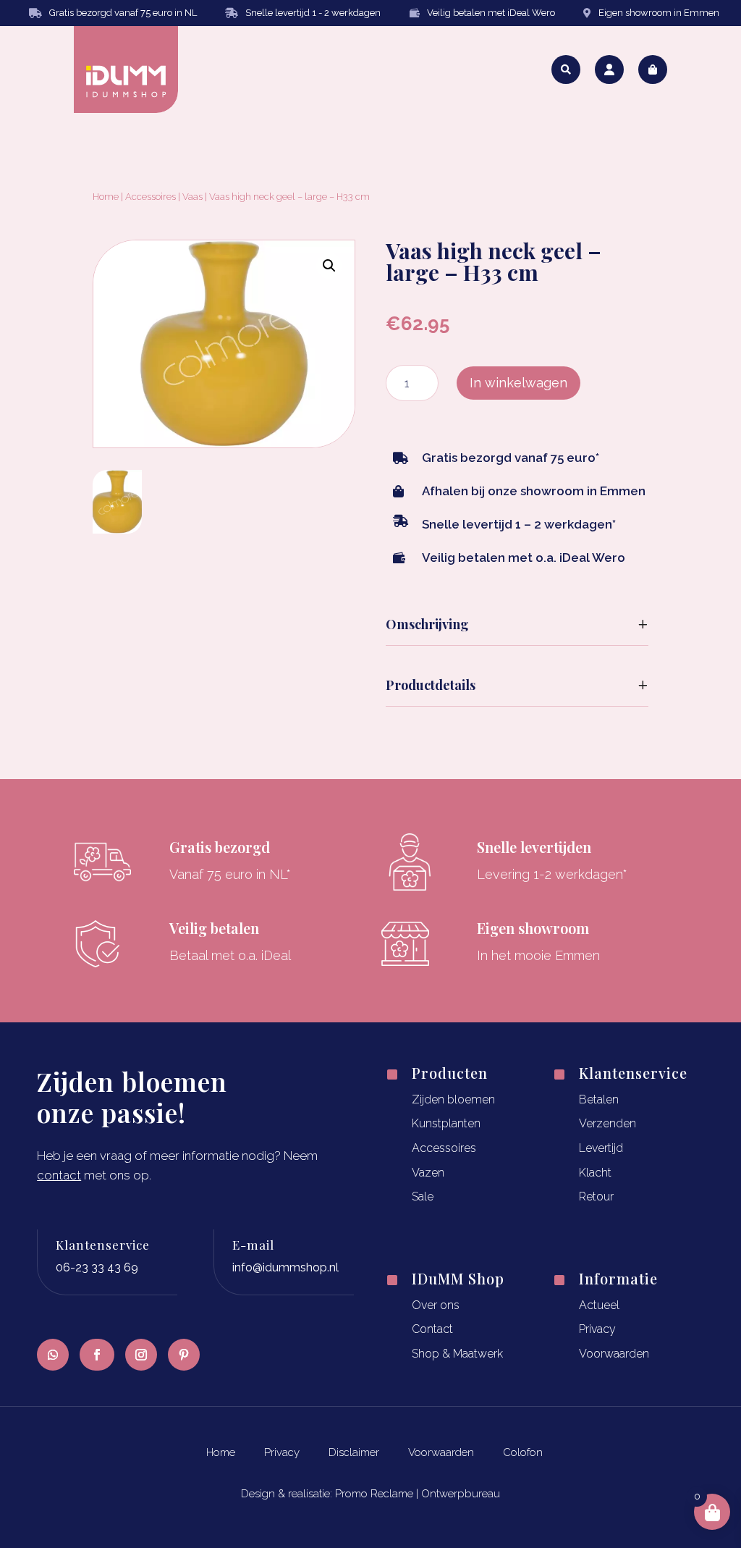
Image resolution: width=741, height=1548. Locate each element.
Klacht (595, 1172)
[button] (329, 266)
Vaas (192, 196)
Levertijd (601, 1148)
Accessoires (150, 196)
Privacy (597, 1329)
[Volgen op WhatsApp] (53, 1355)
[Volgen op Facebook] (97, 1355)
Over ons (436, 1305)
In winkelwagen (518, 382)
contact (59, 1175)
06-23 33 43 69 (97, 1267)
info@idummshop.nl (285, 1267)
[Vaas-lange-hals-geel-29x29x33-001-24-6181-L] (117, 529)
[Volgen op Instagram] (141, 1355)
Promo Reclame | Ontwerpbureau (417, 1493)
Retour (596, 1196)
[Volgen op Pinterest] (184, 1355)
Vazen (428, 1172)
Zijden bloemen (453, 1099)
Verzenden (607, 1123)
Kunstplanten (446, 1123)
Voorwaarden (614, 1353)
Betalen (599, 1099)
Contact (432, 1329)
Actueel (599, 1305)
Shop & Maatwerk (457, 1353)
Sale (422, 1196)
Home (106, 196)
